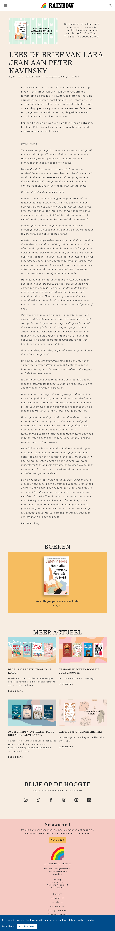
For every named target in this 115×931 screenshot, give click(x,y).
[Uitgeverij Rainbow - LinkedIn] (89, 800)
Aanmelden (57, 840)
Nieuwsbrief (57, 898)
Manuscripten (57, 906)
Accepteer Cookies (27, 926)
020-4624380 (57, 888)
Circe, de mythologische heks (81, 732)
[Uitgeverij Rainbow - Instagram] (26, 800)
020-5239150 (58, 882)
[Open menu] (5, 5)
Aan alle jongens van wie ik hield (57, 601)
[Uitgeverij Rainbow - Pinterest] (77, 800)
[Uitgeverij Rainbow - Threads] (64, 800)
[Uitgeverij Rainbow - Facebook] (51, 800)
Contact (57, 894)
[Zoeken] (110, 5)
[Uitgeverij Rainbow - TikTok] (39, 800)
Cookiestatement (57, 914)
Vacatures (57, 902)
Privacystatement (57, 910)
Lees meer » (15, 691)
